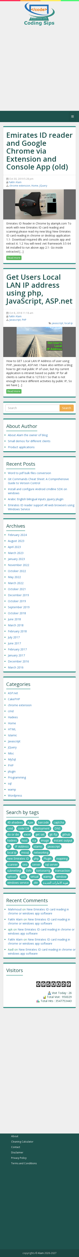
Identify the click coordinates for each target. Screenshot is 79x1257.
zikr (36, 883)
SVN (28, 870)
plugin (12, 771)
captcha (59, 822)
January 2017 (16, 655)
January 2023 (16, 559)
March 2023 (15, 553)
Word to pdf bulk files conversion (29, 473)
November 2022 (18, 565)
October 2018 (17, 613)
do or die (13, 834)
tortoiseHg (43, 870)
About (14, 1136)
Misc (11, 753)
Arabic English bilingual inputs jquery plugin (35, 499)
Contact (15, 1147)
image (45, 840)
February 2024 (17, 535)
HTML (12, 729)
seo (24, 864)
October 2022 (17, 571)
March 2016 (15, 667)
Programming (17, 777)
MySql (12, 759)
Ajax (30, 822)
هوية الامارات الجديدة (55, 883)
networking (41, 852)
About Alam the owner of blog (28, 435)
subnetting (14, 870)
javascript (57, 323)
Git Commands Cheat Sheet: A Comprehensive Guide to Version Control (38, 481)
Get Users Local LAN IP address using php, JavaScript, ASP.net (39, 289)
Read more (13, 257)
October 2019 (17, 601)
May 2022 (14, 577)
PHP (24, 319)
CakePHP (14, 699)
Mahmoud (14, 909)
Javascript (15, 319)
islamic (38, 846)
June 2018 (14, 619)
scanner (12, 864)
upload (11, 876)
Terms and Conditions (24, 1163)
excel (27, 834)
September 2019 (19, 607)
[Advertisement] (39, 72)
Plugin (47, 858)
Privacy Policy (19, 1158)
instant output (63, 840)
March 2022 (15, 583)
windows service (18, 883)
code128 (23, 828)
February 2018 (17, 631)
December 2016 (18, 661)
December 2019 (18, 595)
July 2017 (14, 637)
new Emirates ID (18, 858)
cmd (11, 711)
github (66, 834)
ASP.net (13, 693)
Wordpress (15, 795)
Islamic (12, 735)
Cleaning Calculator (22, 1141)
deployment (42, 828)
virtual (34, 876)
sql (10, 783)
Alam (41, 1253)
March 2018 (15, 625)
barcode (43, 822)
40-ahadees (15, 822)
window (61, 876)
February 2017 (17, 649)
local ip (68, 323)
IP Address (22, 846)
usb (23, 876)
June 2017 (14, 643)
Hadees (13, 717)
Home (34, 185)
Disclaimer (17, 1152)
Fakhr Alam (15, 182)
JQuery (43, 185)
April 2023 (14, 547)
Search (66, 408)
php (36, 858)
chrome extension (19, 185)
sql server (51, 864)
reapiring (62, 858)
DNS (57, 828)
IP (8, 846)
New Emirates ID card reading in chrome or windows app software (38, 911)
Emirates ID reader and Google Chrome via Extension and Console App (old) (39, 151)
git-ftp (53, 834)
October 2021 (17, 589)
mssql (25, 852)
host (25, 840)
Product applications (21, 447)
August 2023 (16, 541)
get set (40, 834)
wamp (12, 789)
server (36, 864)
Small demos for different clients (29, 441)
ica (34, 840)
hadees (12, 840)
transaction (62, 870)
